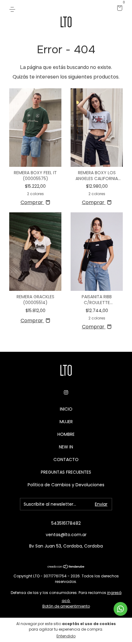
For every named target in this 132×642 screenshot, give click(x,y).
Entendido (66, 636)
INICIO (66, 409)
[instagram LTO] (66, 392)
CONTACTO (66, 459)
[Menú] (13, 8)
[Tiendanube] (66, 567)
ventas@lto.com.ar (66, 535)
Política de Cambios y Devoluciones (66, 485)
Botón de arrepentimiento (66, 606)
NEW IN (66, 447)
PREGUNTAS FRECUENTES (66, 472)
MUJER (66, 422)
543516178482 (66, 523)
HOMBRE (66, 434)
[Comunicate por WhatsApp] (120, 609)
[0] (119, 8)
